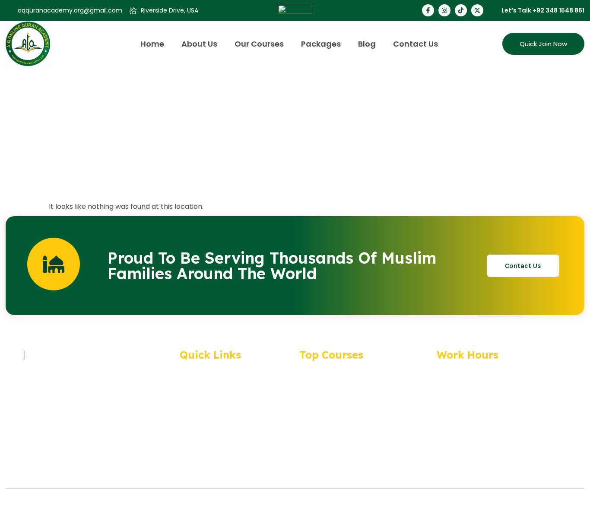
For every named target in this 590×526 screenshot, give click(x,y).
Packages (321, 43)
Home (152, 43)
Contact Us (415, 43)
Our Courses (259, 43)
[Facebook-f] (428, 10)
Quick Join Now (543, 43)
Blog (367, 43)
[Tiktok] (461, 10)
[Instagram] (444, 10)
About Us (199, 43)
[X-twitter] (477, 10)
